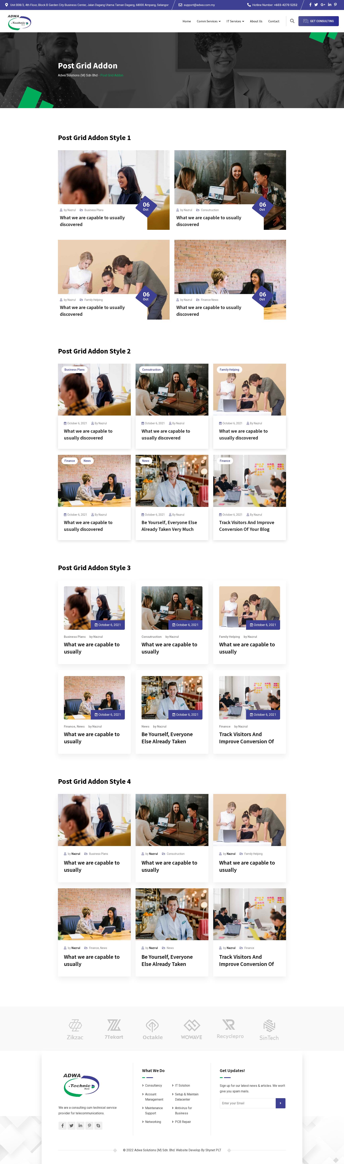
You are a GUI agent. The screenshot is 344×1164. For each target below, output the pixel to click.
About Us (256, 21)
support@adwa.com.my (199, 5)
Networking (153, 1122)
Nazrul (71, 210)
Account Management (154, 1096)
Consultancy (153, 1085)
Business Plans (94, 210)
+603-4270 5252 (285, 5)
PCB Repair (183, 1122)
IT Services (234, 21)
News (214, 299)
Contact (274, 21)
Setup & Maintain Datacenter (186, 1096)
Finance (206, 299)
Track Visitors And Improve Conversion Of (246, 738)
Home (187, 21)
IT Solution (182, 1085)
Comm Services (207, 21)
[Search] (292, 21)
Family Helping (94, 299)
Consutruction (210, 210)
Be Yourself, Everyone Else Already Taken (167, 738)
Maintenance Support (154, 1110)
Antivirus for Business (183, 1110)
